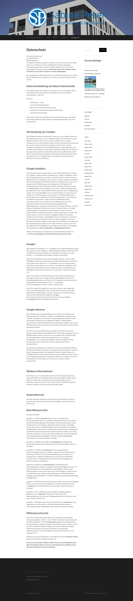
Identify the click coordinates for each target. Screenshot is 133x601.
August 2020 (88, 176)
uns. (61, 384)
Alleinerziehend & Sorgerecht (92, 97)
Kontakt (55, 37)
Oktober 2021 (88, 170)
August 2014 (88, 189)
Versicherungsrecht (90, 128)
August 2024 (88, 150)
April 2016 (87, 182)
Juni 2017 (87, 179)
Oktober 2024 (88, 147)
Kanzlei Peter (35, 593)
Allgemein (87, 116)
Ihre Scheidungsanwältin (34, 37)
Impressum (64, 37)
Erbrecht (87, 119)
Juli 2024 (87, 153)
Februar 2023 (88, 163)
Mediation (87, 125)
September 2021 (89, 173)
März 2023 (87, 160)
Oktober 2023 (88, 157)
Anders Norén (96, 593)
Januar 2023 (88, 166)
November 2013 (89, 195)
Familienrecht (88, 122)
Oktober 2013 (88, 198)
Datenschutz (75, 37)
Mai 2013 (87, 202)
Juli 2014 (87, 192)
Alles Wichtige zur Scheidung (92, 73)
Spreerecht (32, 299)
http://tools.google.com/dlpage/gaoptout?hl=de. (55, 228)
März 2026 (87, 141)
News (48, 37)
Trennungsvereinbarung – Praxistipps (94, 93)
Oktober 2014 (88, 186)
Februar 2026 (88, 144)
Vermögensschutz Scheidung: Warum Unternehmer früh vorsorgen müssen (95, 89)
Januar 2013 (88, 205)
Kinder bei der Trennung (91, 70)
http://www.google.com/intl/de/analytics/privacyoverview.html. (50, 234)
